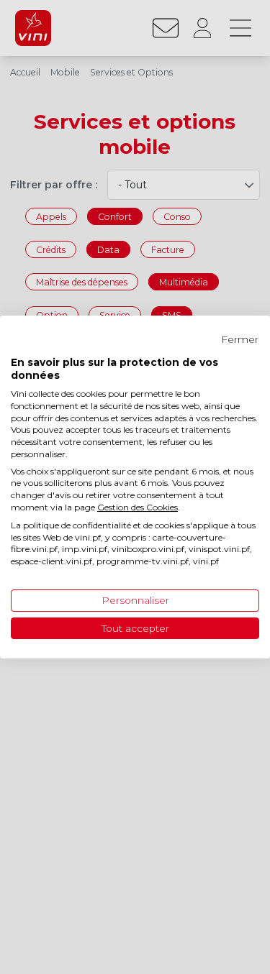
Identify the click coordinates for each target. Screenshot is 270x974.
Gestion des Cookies (137, 507)
